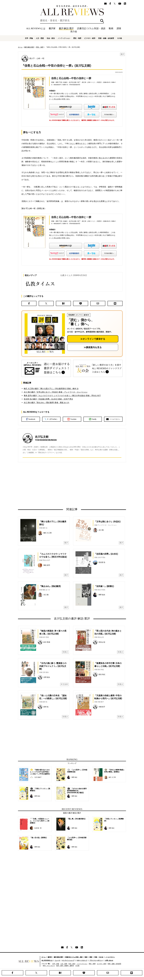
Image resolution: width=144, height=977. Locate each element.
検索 (102, 21)
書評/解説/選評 (66, 28)
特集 (95, 957)
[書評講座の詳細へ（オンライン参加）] (44, 333)
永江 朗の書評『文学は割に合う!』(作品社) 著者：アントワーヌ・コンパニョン (56, 392)
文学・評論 (29, 38)
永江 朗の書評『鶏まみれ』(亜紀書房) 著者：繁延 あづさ (46, 402)
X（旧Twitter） (52, 419)
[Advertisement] (50, 485)
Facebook (31, 419)
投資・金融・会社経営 (106, 38)
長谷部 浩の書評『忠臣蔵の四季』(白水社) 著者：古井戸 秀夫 (48, 399)
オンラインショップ (68, 960)
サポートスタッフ (81, 960)
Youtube (73, 419)
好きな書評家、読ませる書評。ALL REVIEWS (72, 10)
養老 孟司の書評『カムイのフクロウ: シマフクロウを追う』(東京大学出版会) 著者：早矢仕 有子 (62, 395)
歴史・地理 (77, 38)
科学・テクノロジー (49, 965)
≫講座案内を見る (93, 347)
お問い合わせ (109, 960)
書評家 (52, 28)
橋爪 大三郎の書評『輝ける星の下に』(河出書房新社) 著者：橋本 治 (51, 389)
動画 (111, 28)
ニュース (57, 960)
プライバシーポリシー (96, 960)
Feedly (94, 419)
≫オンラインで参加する (92, 338)
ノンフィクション (64, 38)
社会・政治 (51, 38)
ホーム (20, 47)
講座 (119, 28)
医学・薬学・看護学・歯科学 (65, 965)
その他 (119, 38)
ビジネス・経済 (89, 38)
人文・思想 (40, 38)
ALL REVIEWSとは (35, 28)
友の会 (73, 31)
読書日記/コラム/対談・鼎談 (91, 28)
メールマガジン (114, 419)
